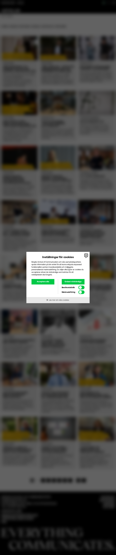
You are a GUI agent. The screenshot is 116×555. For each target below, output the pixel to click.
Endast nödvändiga (73, 282)
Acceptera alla (43, 282)
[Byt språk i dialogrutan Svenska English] (86, 256)
